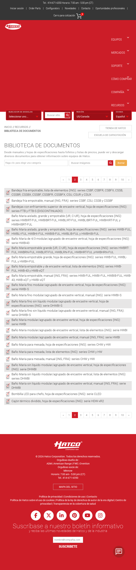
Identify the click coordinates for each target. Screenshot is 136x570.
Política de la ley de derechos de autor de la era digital (85, 500)
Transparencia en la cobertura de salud (74, 503)
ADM (49, 463)
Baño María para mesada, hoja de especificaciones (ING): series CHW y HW (61, 344)
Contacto (85, 8)
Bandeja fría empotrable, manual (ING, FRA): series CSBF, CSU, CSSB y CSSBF (62, 200)
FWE (75, 463)
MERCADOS (118, 52)
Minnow (68, 470)
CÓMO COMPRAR (121, 79)
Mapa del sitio (68, 486)
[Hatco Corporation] (13, 26)
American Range (62, 463)
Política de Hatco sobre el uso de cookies (32, 500)
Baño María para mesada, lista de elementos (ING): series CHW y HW (57, 352)
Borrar (121, 163)
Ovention (85, 463)
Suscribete (68, 546)
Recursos (21, 127)
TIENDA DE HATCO (115, 128)
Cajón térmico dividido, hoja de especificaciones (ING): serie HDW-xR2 (58, 401)
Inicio (8, 127)
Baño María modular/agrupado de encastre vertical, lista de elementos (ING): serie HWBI (70, 330)
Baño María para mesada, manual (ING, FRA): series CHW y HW (53, 359)
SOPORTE (116, 66)
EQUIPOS (116, 39)
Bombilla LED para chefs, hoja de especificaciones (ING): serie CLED (56, 394)
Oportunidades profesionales (110, 8)
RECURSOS (117, 105)
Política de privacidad (50, 496)
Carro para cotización (68, 15)
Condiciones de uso (74, 496)
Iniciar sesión (17, 8)
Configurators (53, 8)
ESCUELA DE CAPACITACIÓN (110, 135)
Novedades (70, 8)
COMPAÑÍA (117, 92)
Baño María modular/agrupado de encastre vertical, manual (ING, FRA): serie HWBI (66, 337)
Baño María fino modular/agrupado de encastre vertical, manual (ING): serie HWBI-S (66, 295)
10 (122, 179)
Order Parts (35, 8)
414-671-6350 (54, 2)
